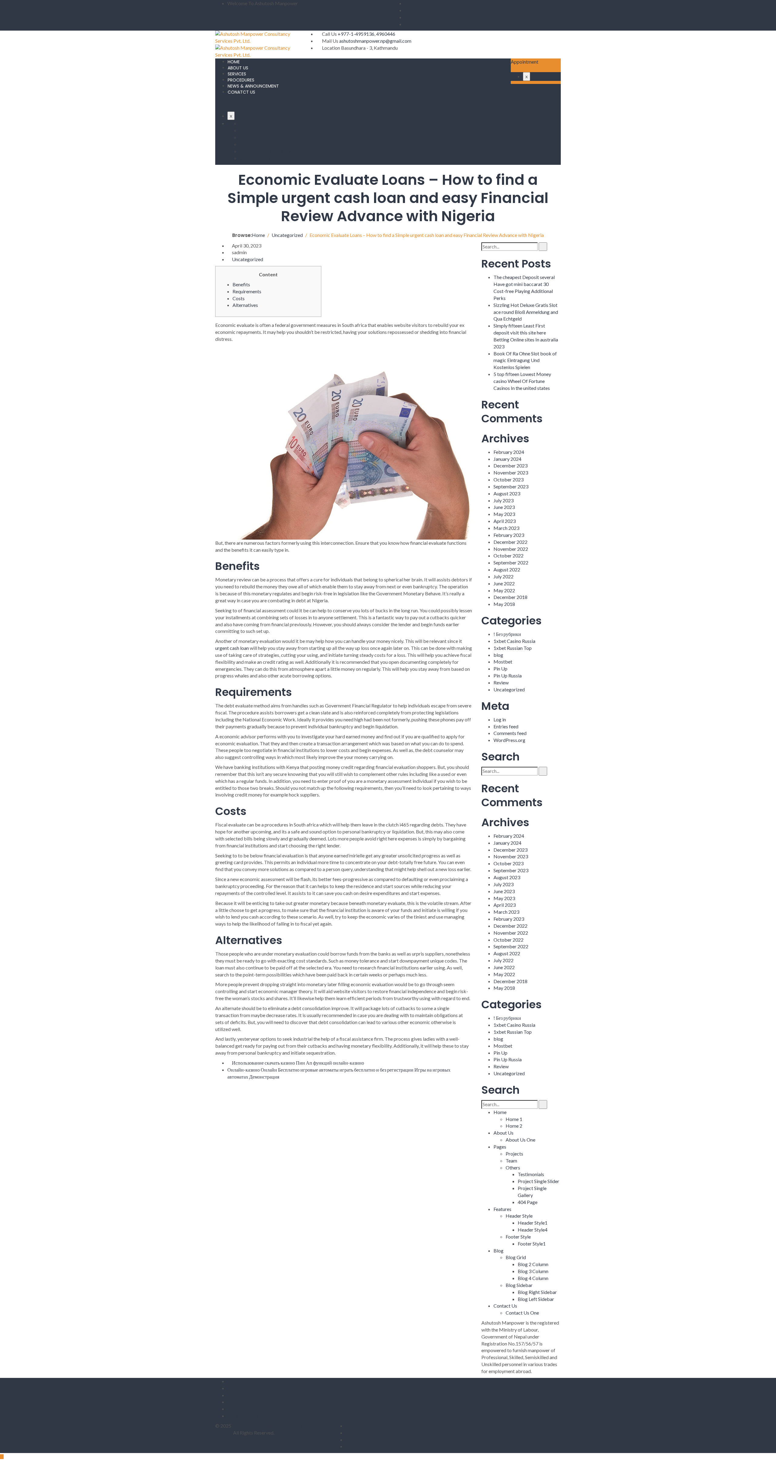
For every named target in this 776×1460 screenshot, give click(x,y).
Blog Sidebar (519, 1285)
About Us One (520, 1139)
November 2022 (510, 549)
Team (511, 1160)
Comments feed (510, 733)
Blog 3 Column (533, 1271)
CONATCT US (241, 92)
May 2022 (504, 590)
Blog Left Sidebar (536, 1299)
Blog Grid (516, 1257)
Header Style (519, 1216)
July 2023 (503, 500)
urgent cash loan (232, 648)
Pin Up (500, 668)
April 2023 (504, 521)
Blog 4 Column (533, 1278)
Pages (499, 1146)
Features (502, 1209)
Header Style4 (532, 1229)
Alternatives (245, 305)
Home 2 (514, 1126)
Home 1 (514, 1119)
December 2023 (510, 465)
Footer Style (518, 1236)
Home (500, 1112)
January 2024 (507, 459)
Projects (514, 1153)
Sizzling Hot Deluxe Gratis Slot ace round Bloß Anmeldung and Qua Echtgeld (525, 312)
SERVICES (237, 74)
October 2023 (508, 479)
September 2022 (510, 562)
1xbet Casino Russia (514, 641)
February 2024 (508, 452)
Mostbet (502, 661)
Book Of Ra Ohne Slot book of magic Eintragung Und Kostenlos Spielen (525, 360)
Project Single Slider (538, 1181)
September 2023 (510, 486)
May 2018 (504, 604)
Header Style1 (532, 1223)
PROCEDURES (241, 80)
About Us (503, 1133)
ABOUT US (238, 68)
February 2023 (508, 535)
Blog (498, 1250)
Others (513, 1167)
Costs (238, 298)
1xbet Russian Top (512, 648)
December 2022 (510, 542)
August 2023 (506, 493)
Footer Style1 (532, 1243)
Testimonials (531, 1174)
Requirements (246, 291)
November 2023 (510, 472)
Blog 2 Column (533, 1264)
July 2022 (503, 576)
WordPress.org (509, 740)
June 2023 (504, 507)
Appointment (524, 62)
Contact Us (505, 1306)
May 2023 (504, 514)
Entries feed (505, 726)
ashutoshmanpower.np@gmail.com (375, 41)
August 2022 (506, 569)
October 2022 (508, 555)
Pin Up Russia (507, 675)
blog (498, 655)
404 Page (527, 1202)
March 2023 (506, 528)
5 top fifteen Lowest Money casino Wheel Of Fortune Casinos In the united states (522, 381)
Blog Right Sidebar (537, 1292)
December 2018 (510, 597)
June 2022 (504, 583)
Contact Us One (522, 1312)
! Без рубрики (507, 634)
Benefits (241, 284)
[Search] (543, 246)
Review (501, 682)
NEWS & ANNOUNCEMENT (253, 86)
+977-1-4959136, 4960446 (366, 34)
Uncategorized (247, 259)
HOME (234, 62)
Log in (499, 719)
